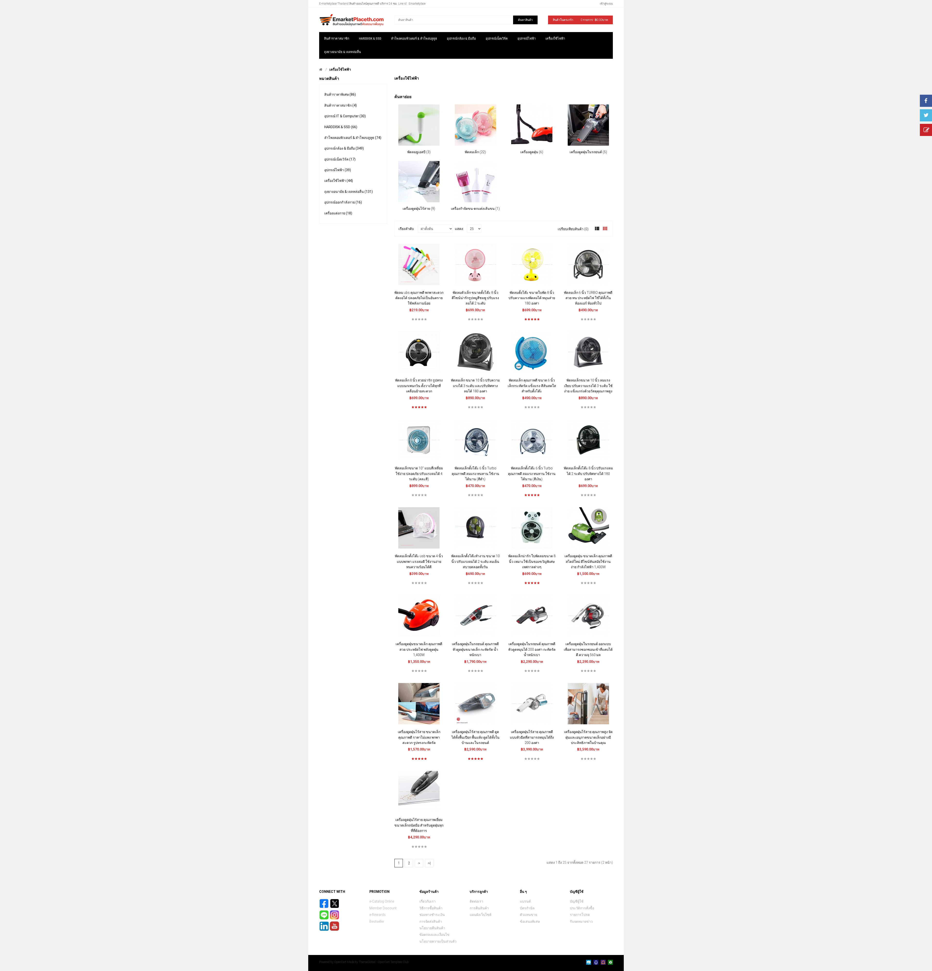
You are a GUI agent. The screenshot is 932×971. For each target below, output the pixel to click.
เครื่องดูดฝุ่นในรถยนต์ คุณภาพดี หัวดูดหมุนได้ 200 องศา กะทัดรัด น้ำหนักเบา (532, 649)
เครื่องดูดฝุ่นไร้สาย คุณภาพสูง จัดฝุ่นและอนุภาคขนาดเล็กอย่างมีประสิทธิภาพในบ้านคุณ (588, 737)
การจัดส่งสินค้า (430, 921)
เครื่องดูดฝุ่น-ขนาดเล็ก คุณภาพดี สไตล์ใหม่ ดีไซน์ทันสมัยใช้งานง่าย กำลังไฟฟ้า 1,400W (588, 561)
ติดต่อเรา (476, 901)
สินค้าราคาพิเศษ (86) (340, 94)
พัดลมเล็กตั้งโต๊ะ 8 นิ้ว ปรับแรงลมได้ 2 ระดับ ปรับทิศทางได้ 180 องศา (588, 473)
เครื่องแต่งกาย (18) (338, 213)
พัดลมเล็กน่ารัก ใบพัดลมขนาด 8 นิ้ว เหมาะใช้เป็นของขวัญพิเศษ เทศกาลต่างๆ (532, 561)
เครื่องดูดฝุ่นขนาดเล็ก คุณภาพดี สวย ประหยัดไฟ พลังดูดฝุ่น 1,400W (419, 649)
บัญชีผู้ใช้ (576, 901)
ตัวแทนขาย (528, 915)
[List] (597, 228)
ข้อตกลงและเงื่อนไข (434, 935)
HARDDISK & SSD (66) (340, 127)
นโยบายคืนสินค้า (432, 928)
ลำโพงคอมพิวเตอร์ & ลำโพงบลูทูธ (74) (352, 138)
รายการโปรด (580, 915)
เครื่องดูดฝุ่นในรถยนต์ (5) (588, 152)
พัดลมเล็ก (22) (475, 152)
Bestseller (376, 921)
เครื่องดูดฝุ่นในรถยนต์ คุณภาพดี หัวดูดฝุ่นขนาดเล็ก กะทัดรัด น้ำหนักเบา (475, 649)
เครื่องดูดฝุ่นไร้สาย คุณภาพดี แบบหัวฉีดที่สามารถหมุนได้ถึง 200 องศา (532, 737)
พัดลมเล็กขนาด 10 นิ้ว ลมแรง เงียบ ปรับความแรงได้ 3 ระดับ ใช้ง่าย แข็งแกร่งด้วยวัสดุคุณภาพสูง (588, 385)
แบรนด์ (525, 901)
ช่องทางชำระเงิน (432, 915)
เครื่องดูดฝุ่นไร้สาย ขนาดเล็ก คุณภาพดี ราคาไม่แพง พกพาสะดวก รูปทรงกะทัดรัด (419, 737)
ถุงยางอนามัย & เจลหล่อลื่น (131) (348, 192)
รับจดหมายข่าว (581, 921)
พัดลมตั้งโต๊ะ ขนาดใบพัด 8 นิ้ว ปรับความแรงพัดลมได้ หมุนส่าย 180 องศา (531, 298)
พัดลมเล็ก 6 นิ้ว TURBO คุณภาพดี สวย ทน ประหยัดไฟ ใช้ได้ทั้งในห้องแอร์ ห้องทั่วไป (588, 298)
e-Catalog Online (381, 901)
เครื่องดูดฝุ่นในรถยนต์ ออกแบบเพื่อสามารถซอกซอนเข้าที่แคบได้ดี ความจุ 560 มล (588, 649)
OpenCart (340, 962)
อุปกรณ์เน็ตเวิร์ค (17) (340, 159)
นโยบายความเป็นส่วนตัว (438, 941)
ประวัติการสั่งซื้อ (582, 908)
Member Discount (383, 908)
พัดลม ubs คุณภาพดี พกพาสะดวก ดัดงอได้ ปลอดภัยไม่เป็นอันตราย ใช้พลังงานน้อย (418, 298)
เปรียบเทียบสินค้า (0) (573, 229)
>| (429, 863)
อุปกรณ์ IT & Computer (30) (345, 116)
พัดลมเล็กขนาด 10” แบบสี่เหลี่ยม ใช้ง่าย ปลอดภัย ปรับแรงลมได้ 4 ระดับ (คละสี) (419, 473)
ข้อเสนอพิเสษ (530, 921)
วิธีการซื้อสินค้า (430, 908)
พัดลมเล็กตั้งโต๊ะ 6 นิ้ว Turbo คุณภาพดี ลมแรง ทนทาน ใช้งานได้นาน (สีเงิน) (532, 473)
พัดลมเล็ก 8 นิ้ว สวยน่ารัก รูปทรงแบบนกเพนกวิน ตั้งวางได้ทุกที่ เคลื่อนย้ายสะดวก (419, 385)
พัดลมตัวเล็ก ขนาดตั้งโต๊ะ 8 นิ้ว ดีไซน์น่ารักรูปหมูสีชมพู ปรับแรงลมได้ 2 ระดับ (475, 298)
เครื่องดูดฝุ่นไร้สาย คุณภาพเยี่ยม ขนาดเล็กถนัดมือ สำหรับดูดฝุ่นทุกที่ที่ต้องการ (418, 825)
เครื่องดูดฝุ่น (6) (531, 152)
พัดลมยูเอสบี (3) (419, 152)
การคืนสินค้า (479, 908)
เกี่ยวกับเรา (427, 901)
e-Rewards (377, 915)
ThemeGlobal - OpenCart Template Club (384, 962)
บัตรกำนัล (527, 908)
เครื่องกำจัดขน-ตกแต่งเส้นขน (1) (475, 209)
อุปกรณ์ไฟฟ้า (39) (337, 170)
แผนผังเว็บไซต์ (480, 915)
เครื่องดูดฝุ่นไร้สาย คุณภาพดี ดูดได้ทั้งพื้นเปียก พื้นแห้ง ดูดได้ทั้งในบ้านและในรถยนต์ (475, 737)
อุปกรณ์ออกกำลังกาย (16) (343, 202)
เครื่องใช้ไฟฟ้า (340, 69)
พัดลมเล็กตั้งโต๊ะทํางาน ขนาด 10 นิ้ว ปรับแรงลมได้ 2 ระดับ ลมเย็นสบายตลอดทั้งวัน (475, 561)
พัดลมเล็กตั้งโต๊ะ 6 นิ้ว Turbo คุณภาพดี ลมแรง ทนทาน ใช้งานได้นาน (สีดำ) (475, 473)
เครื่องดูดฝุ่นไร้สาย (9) (419, 209)
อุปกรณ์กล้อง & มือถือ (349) (344, 148)
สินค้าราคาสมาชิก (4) (340, 105)
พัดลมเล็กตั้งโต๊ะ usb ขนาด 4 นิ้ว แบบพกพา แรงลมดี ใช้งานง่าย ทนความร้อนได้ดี (419, 561)
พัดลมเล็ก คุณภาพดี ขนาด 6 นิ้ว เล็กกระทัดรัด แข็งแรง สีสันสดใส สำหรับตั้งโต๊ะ (532, 385)
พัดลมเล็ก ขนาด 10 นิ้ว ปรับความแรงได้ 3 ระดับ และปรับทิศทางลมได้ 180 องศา (475, 385)
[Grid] (605, 228)
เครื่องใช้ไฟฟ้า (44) (338, 181)
